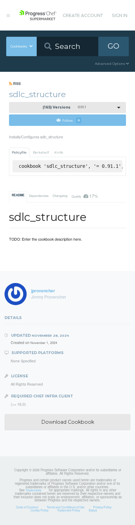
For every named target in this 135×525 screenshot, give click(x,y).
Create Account (83, 15)
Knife (58, 152)
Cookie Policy (39, 510)
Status (93, 510)
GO (113, 46)
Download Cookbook (67, 422)
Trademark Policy (68, 510)
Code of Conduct (27, 507)
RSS (16, 83)
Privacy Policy (102, 507)
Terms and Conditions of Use (65, 507)
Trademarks (33, 490)
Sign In (119, 15)
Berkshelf (41, 152)
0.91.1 (64, 107)
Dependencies (38, 195)
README (18, 195)
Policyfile (19, 152)
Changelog (60, 195)
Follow (71, 120)
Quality (85, 196)
